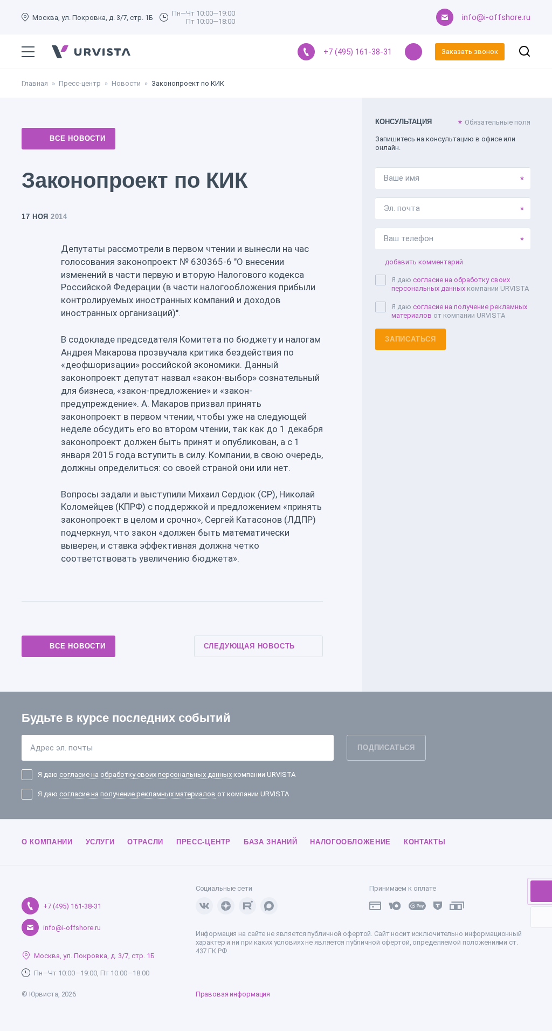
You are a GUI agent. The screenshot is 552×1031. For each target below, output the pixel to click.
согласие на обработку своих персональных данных (450, 284)
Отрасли (145, 842)
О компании (47, 842)
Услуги (100, 842)
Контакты (424, 842)
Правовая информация (233, 994)
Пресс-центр (80, 83)
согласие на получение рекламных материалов (137, 794)
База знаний (270, 842)
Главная (35, 83)
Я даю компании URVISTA (460, 284)
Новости (126, 83)
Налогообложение (350, 842)
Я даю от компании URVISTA (459, 311)
